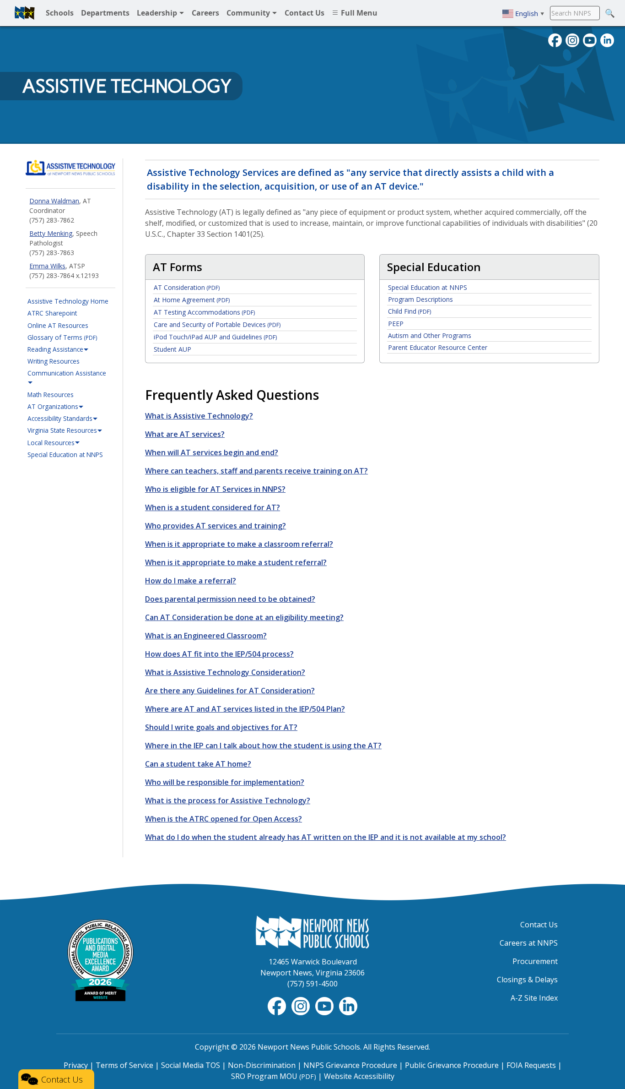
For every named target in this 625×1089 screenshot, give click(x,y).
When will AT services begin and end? (211, 452)
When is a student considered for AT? (212, 507)
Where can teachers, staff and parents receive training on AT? (256, 471)
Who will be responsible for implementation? (224, 782)
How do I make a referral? (190, 581)
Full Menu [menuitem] (358, 13)
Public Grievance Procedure (452, 1065)
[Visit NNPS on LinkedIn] (607, 39)
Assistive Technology (127, 86)
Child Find (409, 311)
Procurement (535, 961)
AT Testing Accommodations (204, 312)
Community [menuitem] (249, 13)
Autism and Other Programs (429, 335)
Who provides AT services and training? (215, 526)
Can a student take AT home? (198, 764)
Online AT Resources (57, 325)
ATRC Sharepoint (52, 313)
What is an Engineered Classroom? (206, 636)
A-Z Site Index (534, 998)
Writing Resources (53, 361)
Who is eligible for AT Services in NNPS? (215, 489)
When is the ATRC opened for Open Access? (223, 819)
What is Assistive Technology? (199, 416)
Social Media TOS (190, 1065)
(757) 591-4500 (312, 984)
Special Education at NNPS (65, 454)
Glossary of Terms (62, 337)
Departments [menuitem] (105, 13)
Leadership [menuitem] (158, 13)
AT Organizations (52, 406)
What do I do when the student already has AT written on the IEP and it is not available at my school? (325, 837)
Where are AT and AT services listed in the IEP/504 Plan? (245, 709)
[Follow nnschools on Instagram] (572, 39)
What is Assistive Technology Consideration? (225, 672)
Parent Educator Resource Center (437, 347)
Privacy (76, 1065)
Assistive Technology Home (67, 301)
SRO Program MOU (273, 1076)
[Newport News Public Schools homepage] (25, 13)
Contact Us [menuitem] (304, 13)
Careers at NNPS (529, 943)
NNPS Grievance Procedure (350, 1065)
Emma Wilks (47, 265)
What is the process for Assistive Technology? (227, 800)
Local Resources (51, 442)
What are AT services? (185, 434)
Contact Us (539, 925)
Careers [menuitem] (205, 13)
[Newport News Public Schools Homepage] (312, 931)
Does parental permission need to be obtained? (230, 599)
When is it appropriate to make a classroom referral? (239, 544)
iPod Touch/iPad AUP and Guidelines (215, 336)
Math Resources (50, 394)
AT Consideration (187, 287)
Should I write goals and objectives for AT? (221, 727)
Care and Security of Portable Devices (217, 324)
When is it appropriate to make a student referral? (236, 562)
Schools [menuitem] (60, 13)
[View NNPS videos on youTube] (590, 39)
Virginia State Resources (62, 430)
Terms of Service (124, 1065)
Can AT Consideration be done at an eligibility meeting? (244, 617)
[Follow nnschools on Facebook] (555, 39)
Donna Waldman (54, 200)
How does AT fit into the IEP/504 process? (219, 654)
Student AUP (172, 349)
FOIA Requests (531, 1065)
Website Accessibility (359, 1076)
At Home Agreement (192, 299)
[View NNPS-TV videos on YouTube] (325, 1005)
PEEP (396, 323)
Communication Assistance (66, 373)
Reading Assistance (55, 349)
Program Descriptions (420, 299)
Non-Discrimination (262, 1065)
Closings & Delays (527, 980)
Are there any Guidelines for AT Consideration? (230, 691)
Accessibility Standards (59, 418)
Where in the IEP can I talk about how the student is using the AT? (263, 746)
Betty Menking (50, 233)
